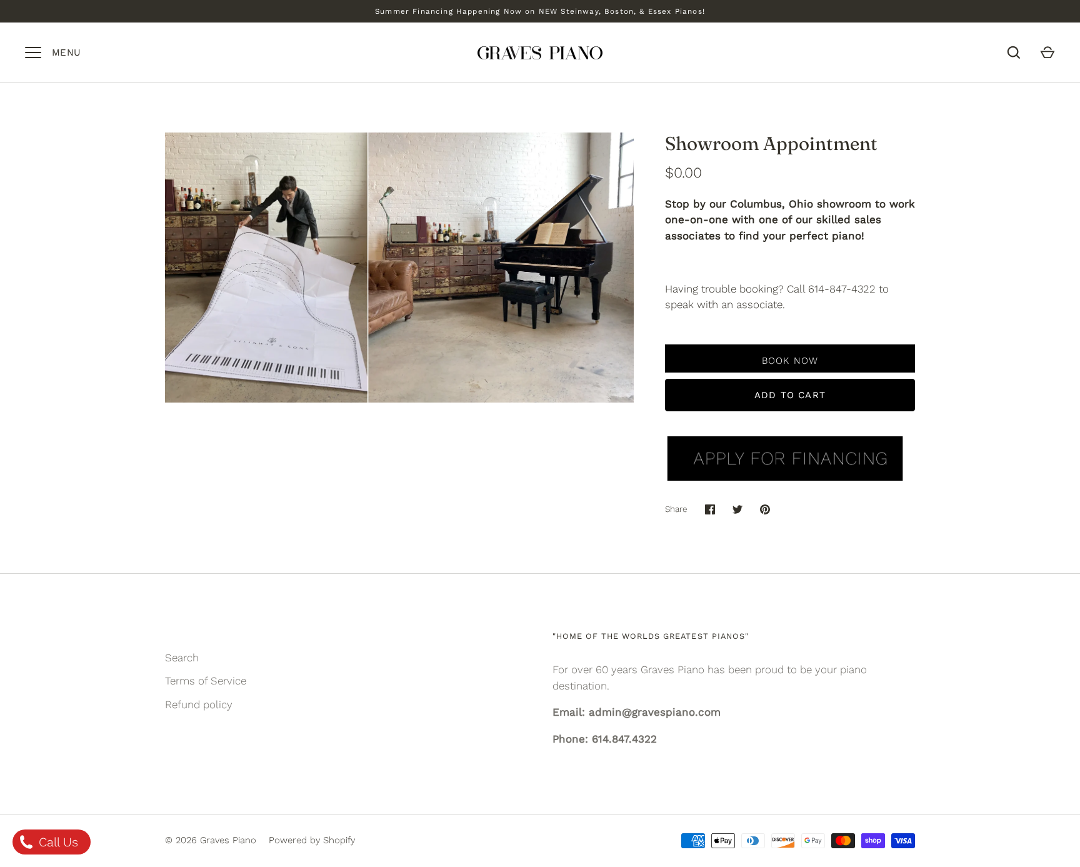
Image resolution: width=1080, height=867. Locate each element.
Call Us (56, 841)
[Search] (1014, 52)
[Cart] (1047, 52)
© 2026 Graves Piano (210, 840)
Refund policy (198, 704)
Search (182, 657)
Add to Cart (790, 395)
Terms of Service (205, 680)
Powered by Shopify (312, 840)
